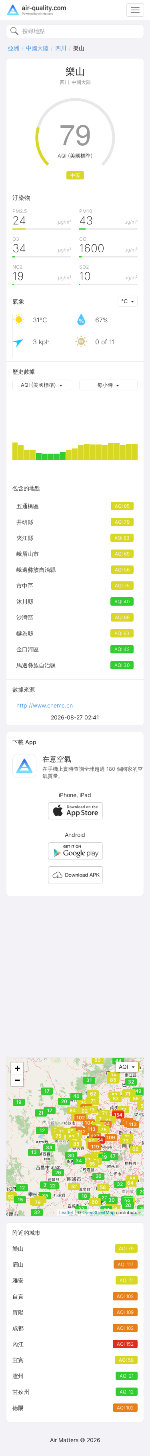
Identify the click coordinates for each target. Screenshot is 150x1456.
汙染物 (21, 197)
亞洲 (13, 48)
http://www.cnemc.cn (44, 705)
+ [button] (17, 1068)
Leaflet (66, 1212)
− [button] (17, 1080)
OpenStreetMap (98, 1212)
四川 (60, 48)
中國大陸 (37, 48)
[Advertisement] (75, 976)
